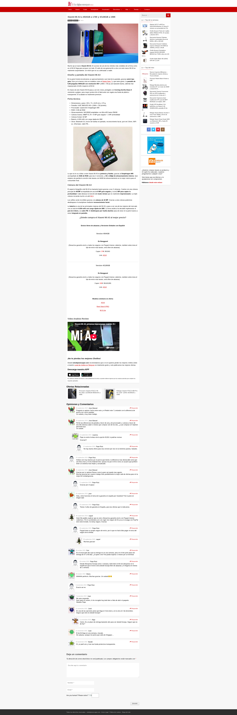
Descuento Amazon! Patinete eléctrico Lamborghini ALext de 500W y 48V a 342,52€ (159, 39)
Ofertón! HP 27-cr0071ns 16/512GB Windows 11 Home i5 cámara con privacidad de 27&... (159, 26)
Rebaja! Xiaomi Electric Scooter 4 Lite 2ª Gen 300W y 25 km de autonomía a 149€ (159, 114)
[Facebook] (149, 129)
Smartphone (94, 9)
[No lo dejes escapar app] (74, 376)
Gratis (85, 9)
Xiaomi (77, 9)
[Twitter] (153, 129)
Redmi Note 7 (107, 81)
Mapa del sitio (126, 712)
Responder (134, 408)
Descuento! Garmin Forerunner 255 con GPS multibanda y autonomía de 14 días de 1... (159, 93)
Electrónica (116, 9)
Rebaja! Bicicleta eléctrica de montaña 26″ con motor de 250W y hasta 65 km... (159, 86)
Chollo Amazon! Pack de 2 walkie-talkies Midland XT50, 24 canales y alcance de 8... (160, 32)
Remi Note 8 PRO (103, 306)
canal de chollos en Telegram (85, 365)
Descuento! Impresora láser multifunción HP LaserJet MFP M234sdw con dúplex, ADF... (159, 99)
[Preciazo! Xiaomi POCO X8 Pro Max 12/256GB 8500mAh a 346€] (72, 398)
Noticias (76, 20)
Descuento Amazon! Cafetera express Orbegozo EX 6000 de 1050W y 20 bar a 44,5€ (159, 45)
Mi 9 (91, 196)
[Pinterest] (158, 129)
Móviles (70, 20)
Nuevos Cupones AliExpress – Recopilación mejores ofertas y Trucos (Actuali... (159, 73)
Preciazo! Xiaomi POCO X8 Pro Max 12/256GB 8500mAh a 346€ (89, 392)
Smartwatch (105, 9)
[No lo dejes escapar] (80, 5)
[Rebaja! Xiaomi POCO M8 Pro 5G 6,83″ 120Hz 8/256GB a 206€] (109, 399)
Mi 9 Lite (103, 310)
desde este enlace (155, 182)
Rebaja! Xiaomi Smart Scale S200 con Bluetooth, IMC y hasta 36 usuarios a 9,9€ (160, 121)
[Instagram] (163, 129)
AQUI (105, 255)
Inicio (70, 9)
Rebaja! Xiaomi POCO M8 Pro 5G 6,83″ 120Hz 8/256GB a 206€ (126, 392)
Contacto (147, 9)
